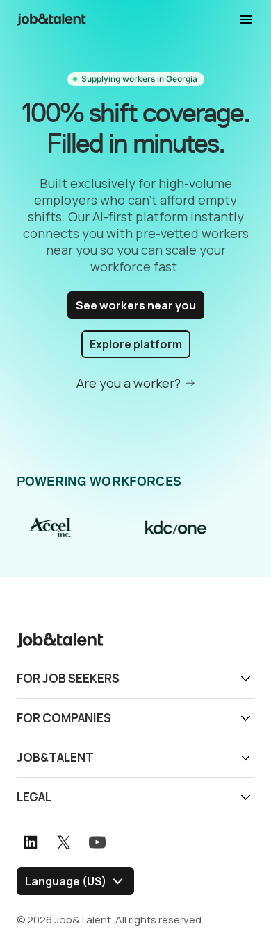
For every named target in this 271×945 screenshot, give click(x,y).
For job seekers (68, 678)
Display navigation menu (246, 19)
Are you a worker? (128, 383)
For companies (64, 718)
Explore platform (136, 344)
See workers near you (136, 305)
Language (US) (65, 881)
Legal (34, 797)
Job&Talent (55, 757)
